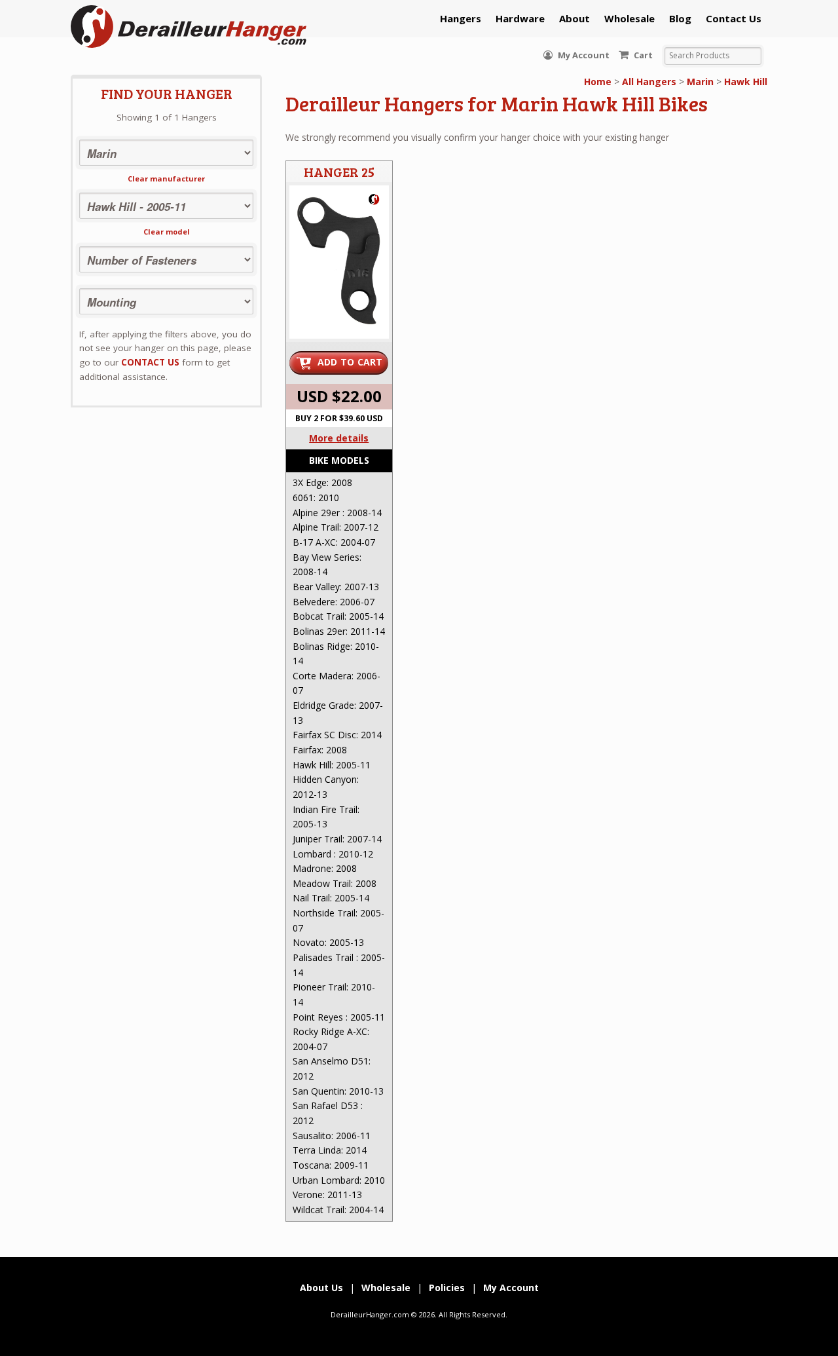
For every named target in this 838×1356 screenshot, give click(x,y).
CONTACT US (150, 362)
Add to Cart (350, 362)
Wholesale (629, 18)
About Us (321, 1287)
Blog (680, 18)
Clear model (166, 231)
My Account (583, 55)
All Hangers (649, 81)
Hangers (460, 18)
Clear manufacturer (166, 178)
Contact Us (733, 18)
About (574, 18)
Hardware (520, 18)
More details (339, 438)
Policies (447, 1287)
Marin (700, 81)
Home (597, 81)
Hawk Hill (745, 81)
